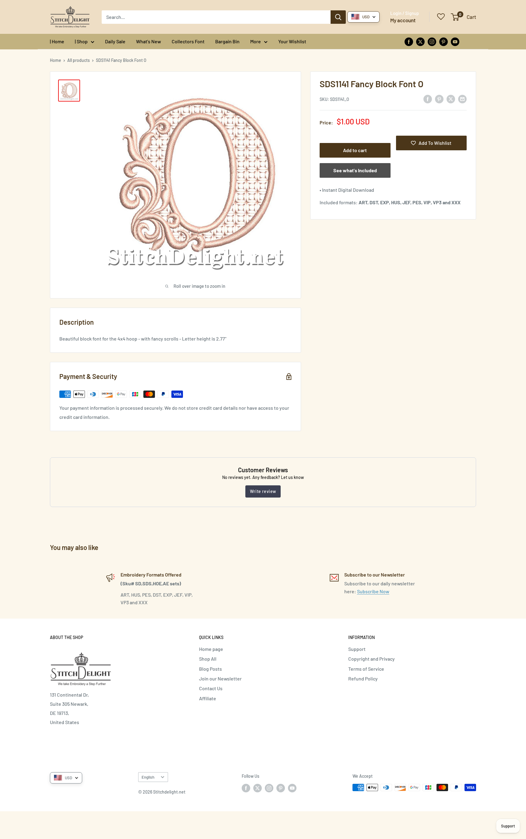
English (148, 777)
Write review (263, 491)
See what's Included (355, 170)
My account (403, 20)
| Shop (81, 41)
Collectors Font (188, 41)
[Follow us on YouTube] (455, 41)
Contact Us (211, 688)
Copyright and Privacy (371, 659)
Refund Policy (363, 678)
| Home (57, 41)
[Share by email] (462, 98)
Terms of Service (366, 669)
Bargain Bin (227, 41)
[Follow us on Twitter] (420, 41)
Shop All (207, 659)
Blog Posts (210, 669)
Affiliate (207, 698)
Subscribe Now (373, 591)
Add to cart (355, 150)
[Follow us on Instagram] (432, 41)
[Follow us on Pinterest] (443, 41)
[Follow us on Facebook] (409, 41)
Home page (211, 649)
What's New (148, 41)
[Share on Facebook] (427, 98)
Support (357, 649)
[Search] (338, 17)
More (255, 41)
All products (78, 60)
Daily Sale (115, 41)
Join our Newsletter (220, 678)
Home (55, 60)
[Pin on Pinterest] (439, 98)
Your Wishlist (292, 41)
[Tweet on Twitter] (451, 98)
